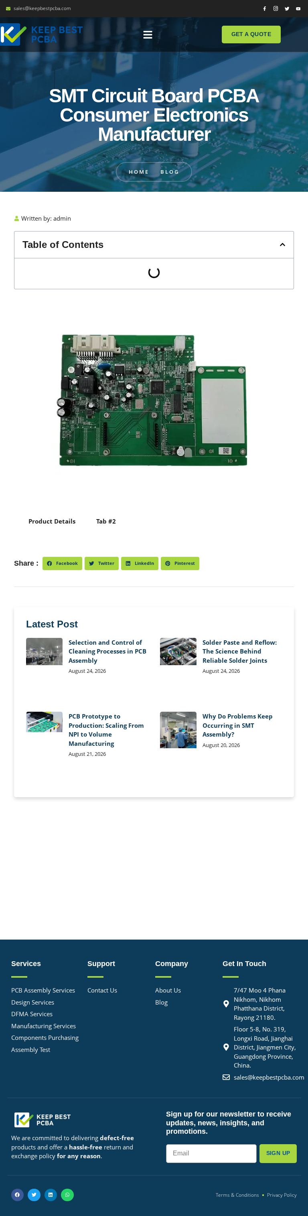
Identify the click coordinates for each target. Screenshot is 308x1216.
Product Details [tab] (51, 521)
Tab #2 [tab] (106, 521)
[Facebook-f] (264, 8)
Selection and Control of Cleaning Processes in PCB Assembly (107, 651)
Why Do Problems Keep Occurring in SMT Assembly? (238, 725)
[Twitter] (287, 8)
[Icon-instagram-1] (275, 8)
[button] (148, 34)
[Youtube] (298, 8)
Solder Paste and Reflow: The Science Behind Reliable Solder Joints (240, 651)
